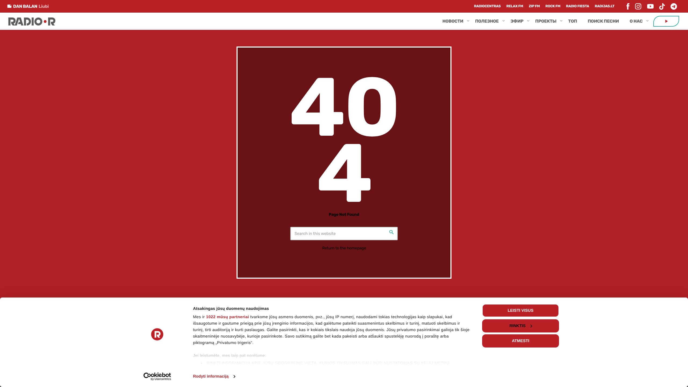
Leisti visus (520, 310)
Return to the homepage (344, 248)
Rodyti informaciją (211, 376)
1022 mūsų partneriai (227, 317)
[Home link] (31, 21)
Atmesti (520, 341)
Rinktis (518, 326)
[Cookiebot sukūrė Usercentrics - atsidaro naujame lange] (157, 376)
